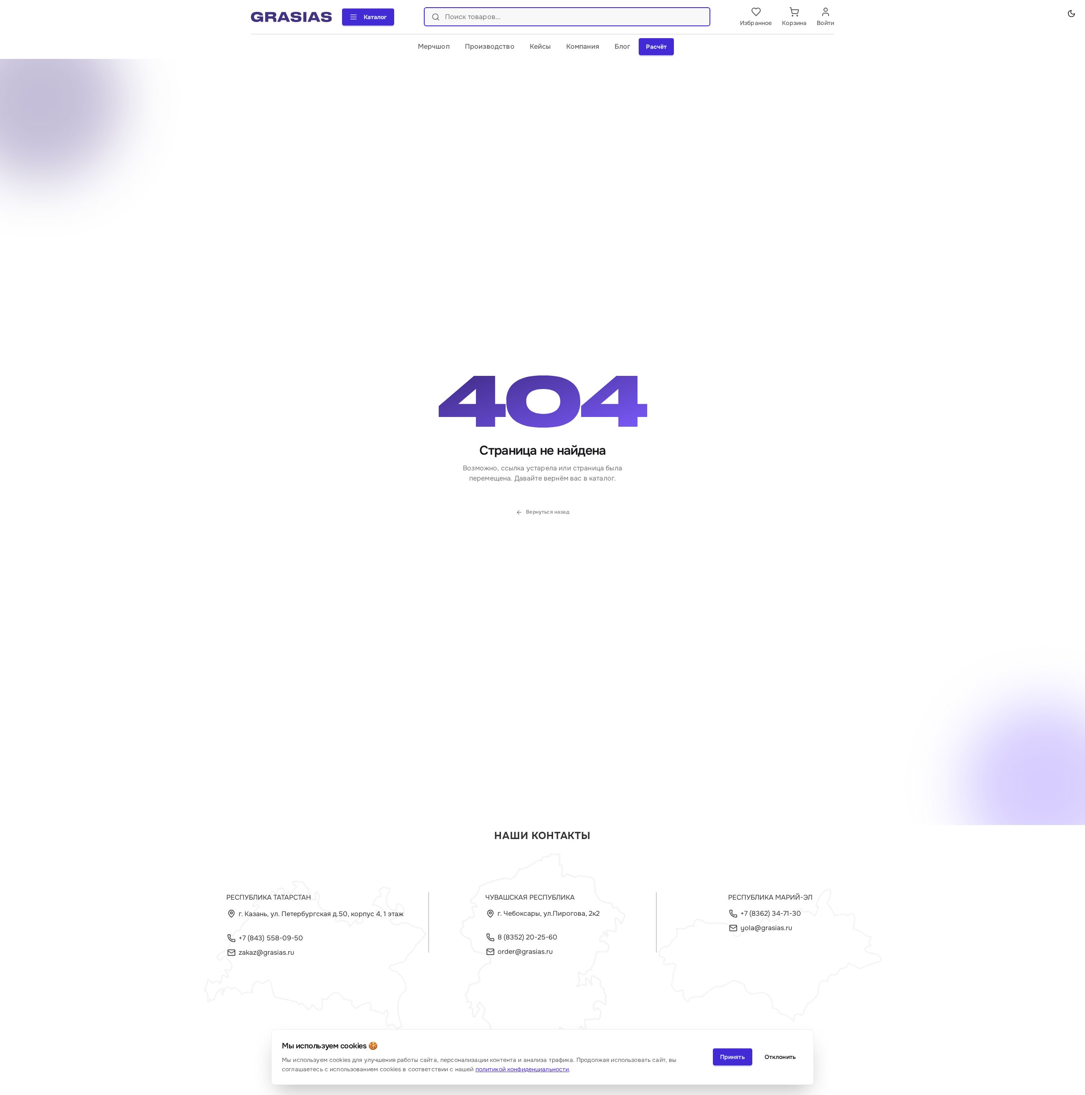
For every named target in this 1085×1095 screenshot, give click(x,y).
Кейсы (540, 46)
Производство (490, 46)
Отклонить (780, 1057)
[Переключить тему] (1071, 13)
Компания (582, 46)
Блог (623, 46)
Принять (732, 1057)
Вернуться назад (547, 512)
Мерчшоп (434, 46)
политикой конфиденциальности (522, 1069)
